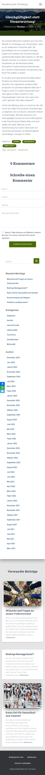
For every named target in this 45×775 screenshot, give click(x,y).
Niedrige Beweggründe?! (17, 288)
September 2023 (13, 415)
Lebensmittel (12, 330)
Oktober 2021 (12, 515)
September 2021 (13, 520)
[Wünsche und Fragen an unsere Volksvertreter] (22, 594)
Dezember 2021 (13, 506)
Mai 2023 (10, 429)
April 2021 (11, 544)
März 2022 (11, 491)
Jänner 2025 (12, 367)
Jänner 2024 (12, 396)
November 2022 (13, 453)
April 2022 (11, 486)
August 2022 (12, 467)
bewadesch (11, 150)
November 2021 (13, 510)
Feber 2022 (11, 496)
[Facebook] (2, 384)
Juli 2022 (10, 472)
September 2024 (13, 377)
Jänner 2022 (12, 501)
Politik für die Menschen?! (17, 302)
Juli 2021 (10, 529)
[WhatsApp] (2, 387)
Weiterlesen (10, 638)
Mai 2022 (10, 482)
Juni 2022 (11, 477)
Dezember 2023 (13, 400)
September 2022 (13, 463)
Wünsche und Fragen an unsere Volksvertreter (20, 612)
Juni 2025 (11, 362)
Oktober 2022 (12, 458)
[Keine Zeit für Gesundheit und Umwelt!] (22, 696)
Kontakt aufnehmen (22, 763)
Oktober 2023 (12, 410)
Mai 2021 (10, 539)
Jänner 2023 (12, 443)
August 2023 (12, 420)
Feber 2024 (11, 391)
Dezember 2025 (13, 358)
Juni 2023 (11, 424)
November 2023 (13, 405)
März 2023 (11, 434)
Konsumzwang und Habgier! (18, 298)
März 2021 (11, 548)
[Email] (2, 391)
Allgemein (11, 316)
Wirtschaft (11, 344)
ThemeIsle (31, 769)
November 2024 (13, 372)
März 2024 (11, 386)
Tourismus (11, 335)
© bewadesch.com (16, 757)
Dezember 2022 (13, 448)
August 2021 (12, 525)
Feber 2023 (11, 439)
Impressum (31, 757)
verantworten (23, 150)
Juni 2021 (11, 534)
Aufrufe (16, 141)
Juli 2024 (10, 381)
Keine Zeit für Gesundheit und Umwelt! (22, 293)
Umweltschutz (9, 145)
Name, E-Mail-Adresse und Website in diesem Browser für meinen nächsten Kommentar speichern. (21, 235)
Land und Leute (29, 141)
